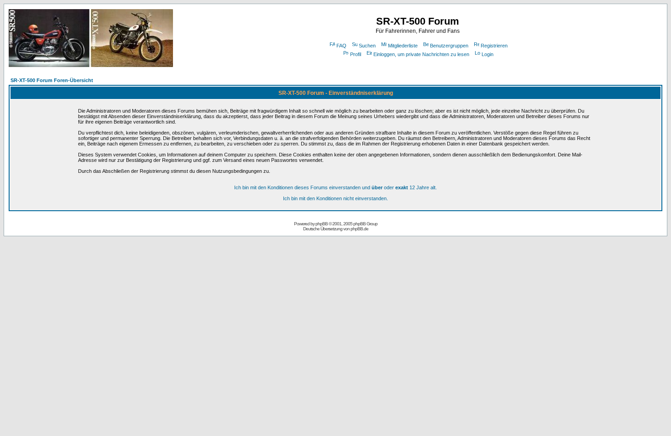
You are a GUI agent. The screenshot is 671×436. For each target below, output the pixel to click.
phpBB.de (359, 228)
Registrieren (494, 45)
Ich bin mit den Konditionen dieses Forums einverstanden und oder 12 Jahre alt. (335, 187)
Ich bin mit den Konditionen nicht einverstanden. (335, 198)
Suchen (367, 45)
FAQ (341, 45)
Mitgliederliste (403, 45)
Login (487, 54)
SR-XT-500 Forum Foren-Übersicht (51, 80)
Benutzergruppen (449, 45)
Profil (355, 54)
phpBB (321, 223)
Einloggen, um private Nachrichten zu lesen (421, 54)
